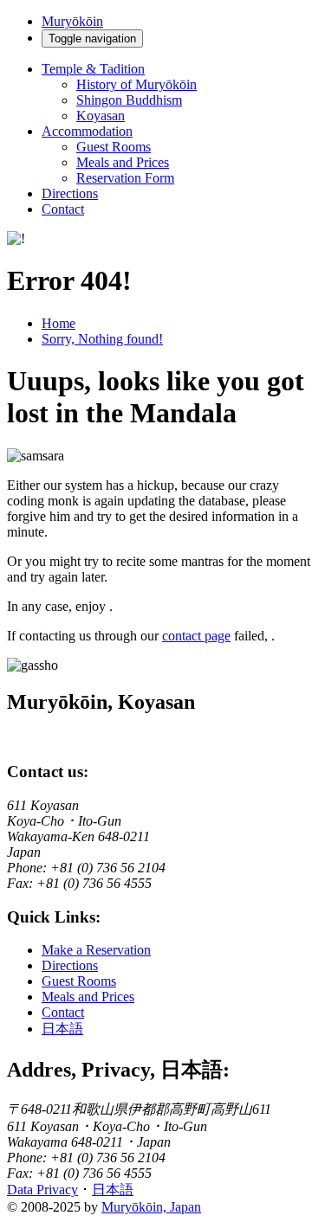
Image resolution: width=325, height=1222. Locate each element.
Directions (70, 193)
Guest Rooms (113, 146)
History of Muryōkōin (136, 84)
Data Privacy (42, 1189)
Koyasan (100, 115)
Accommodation (87, 131)
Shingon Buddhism (129, 100)
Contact (63, 209)
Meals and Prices (122, 162)
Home (58, 323)
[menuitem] (197, 85)
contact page (196, 635)
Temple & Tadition (93, 68)
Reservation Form (125, 177)
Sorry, (102, 338)
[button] (180, 92)
